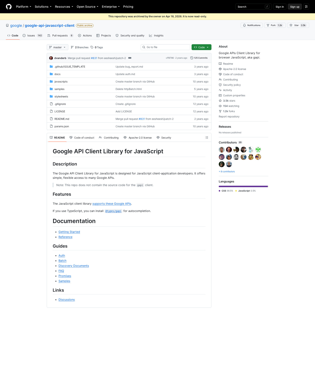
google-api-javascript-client (50, 25)
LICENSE (60, 111)
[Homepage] (9, 6)
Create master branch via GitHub (135, 81)
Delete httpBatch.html (129, 88)
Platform (22, 6)
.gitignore (60, 103)
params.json (62, 126)
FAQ (61, 271)
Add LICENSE (124, 111)
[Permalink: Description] (50, 163)
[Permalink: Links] (50, 290)
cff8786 (170, 57)
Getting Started (69, 232)
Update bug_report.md (129, 66)
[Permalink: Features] (50, 194)
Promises (65, 276)
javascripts (61, 81)
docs (57, 74)
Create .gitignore (126, 103)
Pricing (128, 6)
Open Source (86, 6)
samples (59, 88)
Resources (62, 6)
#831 (94, 58)
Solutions (41, 6)
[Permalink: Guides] (50, 246)
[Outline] (207, 137)
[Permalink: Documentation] (50, 221)
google (16, 25)
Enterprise (109, 6)
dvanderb (60, 58)
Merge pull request (79, 58)
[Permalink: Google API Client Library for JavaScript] (50, 151)
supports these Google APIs (111, 203)
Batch (62, 260)
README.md (62, 118)
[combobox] (167, 47)
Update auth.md (125, 74)
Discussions (67, 299)
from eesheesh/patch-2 (112, 58)
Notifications (253, 25)
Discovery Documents (74, 265)
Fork (276, 25)
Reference (65, 237)
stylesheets (61, 96)
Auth (62, 255)
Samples (64, 281)
